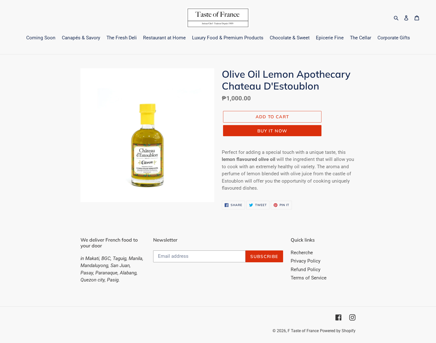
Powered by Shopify (338, 330)
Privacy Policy (305, 261)
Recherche (302, 252)
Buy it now (272, 130)
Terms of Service (308, 278)
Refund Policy (305, 269)
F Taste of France (303, 330)
